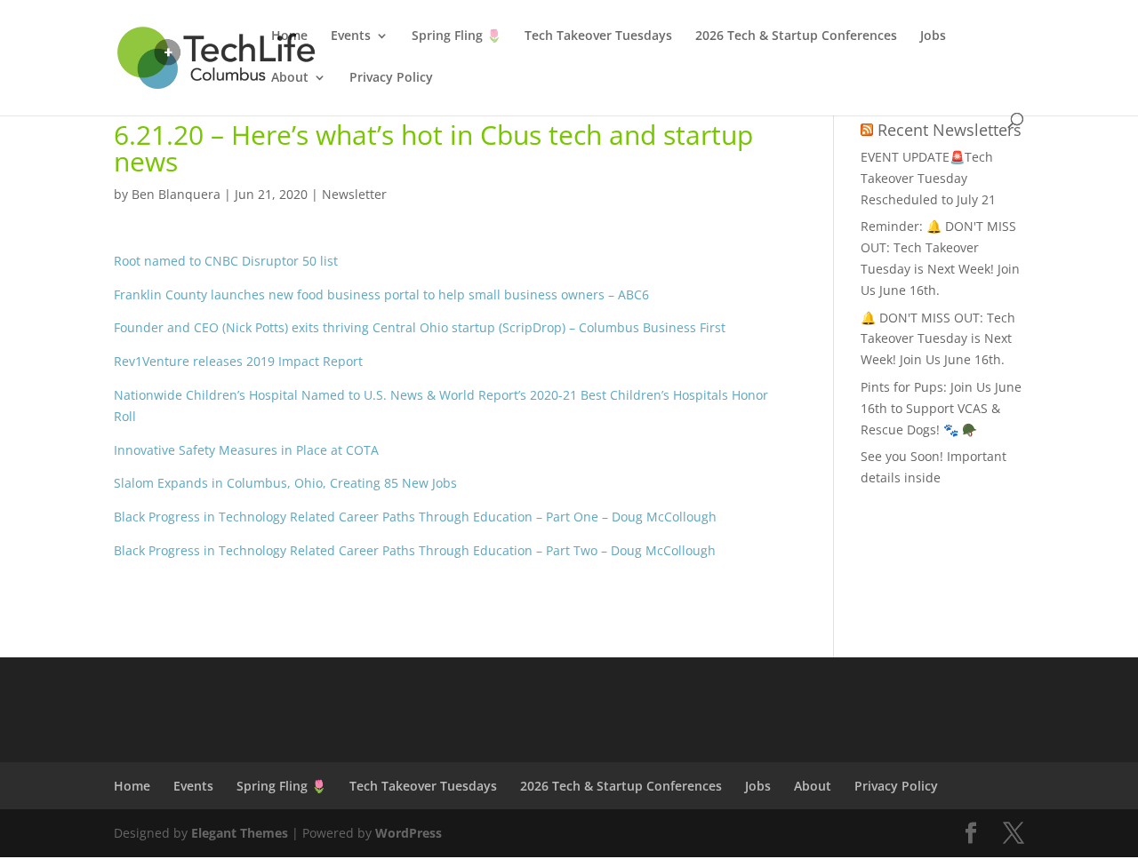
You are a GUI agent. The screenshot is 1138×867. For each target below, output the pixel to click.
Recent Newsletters (950, 129)
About (290, 78)
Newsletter (354, 194)
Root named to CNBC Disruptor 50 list (226, 260)
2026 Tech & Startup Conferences (796, 36)
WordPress (408, 832)
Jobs (933, 36)
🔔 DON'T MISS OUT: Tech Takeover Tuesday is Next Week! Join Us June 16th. (938, 339)
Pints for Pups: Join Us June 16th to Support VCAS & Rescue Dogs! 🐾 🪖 (941, 408)
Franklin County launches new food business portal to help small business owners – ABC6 (381, 294)
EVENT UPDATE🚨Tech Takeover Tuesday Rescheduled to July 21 (928, 178)
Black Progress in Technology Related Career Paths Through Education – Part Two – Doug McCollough (415, 550)
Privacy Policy (391, 78)
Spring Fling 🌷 (456, 36)
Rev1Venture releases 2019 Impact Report (238, 361)
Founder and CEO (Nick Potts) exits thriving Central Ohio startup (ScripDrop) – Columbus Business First (419, 327)
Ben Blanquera (176, 194)
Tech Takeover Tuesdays (598, 36)
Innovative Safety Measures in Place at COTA (246, 449)
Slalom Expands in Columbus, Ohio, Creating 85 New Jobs (285, 482)
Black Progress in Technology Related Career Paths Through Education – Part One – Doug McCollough (415, 516)
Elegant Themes (239, 832)
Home (289, 36)
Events (351, 36)
